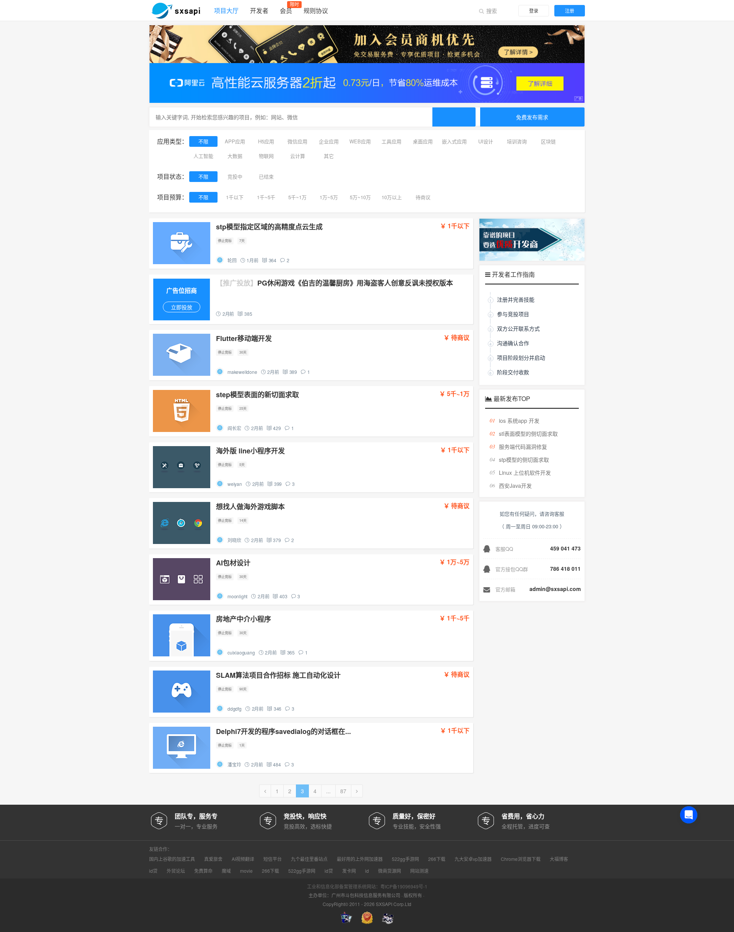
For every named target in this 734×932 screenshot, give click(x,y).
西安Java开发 (515, 485)
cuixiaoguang (241, 652)
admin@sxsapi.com (555, 589)
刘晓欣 (234, 540)
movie (246, 871)
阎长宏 (234, 428)
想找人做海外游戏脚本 (250, 506)
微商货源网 (389, 871)
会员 (286, 10)
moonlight (237, 596)
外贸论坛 (176, 871)
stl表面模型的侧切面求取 (528, 433)
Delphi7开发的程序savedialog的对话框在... (283, 731)
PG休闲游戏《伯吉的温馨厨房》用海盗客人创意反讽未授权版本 (334, 283)
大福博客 (559, 859)
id (367, 871)
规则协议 (316, 10)
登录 (533, 10)
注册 (569, 10)
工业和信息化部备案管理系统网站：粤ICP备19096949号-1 (367, 886)
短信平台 (272, 859)
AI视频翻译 (243, 859)
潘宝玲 (234, 764)
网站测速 (419, 871)
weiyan (234, 484)
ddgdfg (234, 708)
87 (343, 791)
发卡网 (349, 871)
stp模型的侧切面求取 (524, 459)
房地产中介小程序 (243, 619)
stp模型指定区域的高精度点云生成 (269, 227)
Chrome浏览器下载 (521, 859)
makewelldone (242, 372)
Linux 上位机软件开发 (525, 472)
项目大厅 (226, 10)
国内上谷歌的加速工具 (172, 859)
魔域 (226, 871)
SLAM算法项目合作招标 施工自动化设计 (278, 675)
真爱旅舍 (213, 859)
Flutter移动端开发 (244, 338)
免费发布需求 (532, 117)
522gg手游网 (405, 859)
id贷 (153, 871)
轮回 (232, 260)
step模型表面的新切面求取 (257, 394)
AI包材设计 (233, 563)
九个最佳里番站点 (309, 859)
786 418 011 (565, 568)
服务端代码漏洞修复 (523, 446)
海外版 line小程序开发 (250, 451)
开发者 (259, 10)
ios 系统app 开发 (519, 420)
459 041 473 (565, 548)
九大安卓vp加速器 (473, 859)
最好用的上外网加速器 (360, 859)
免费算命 (203, 871)
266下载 (436, 859)
